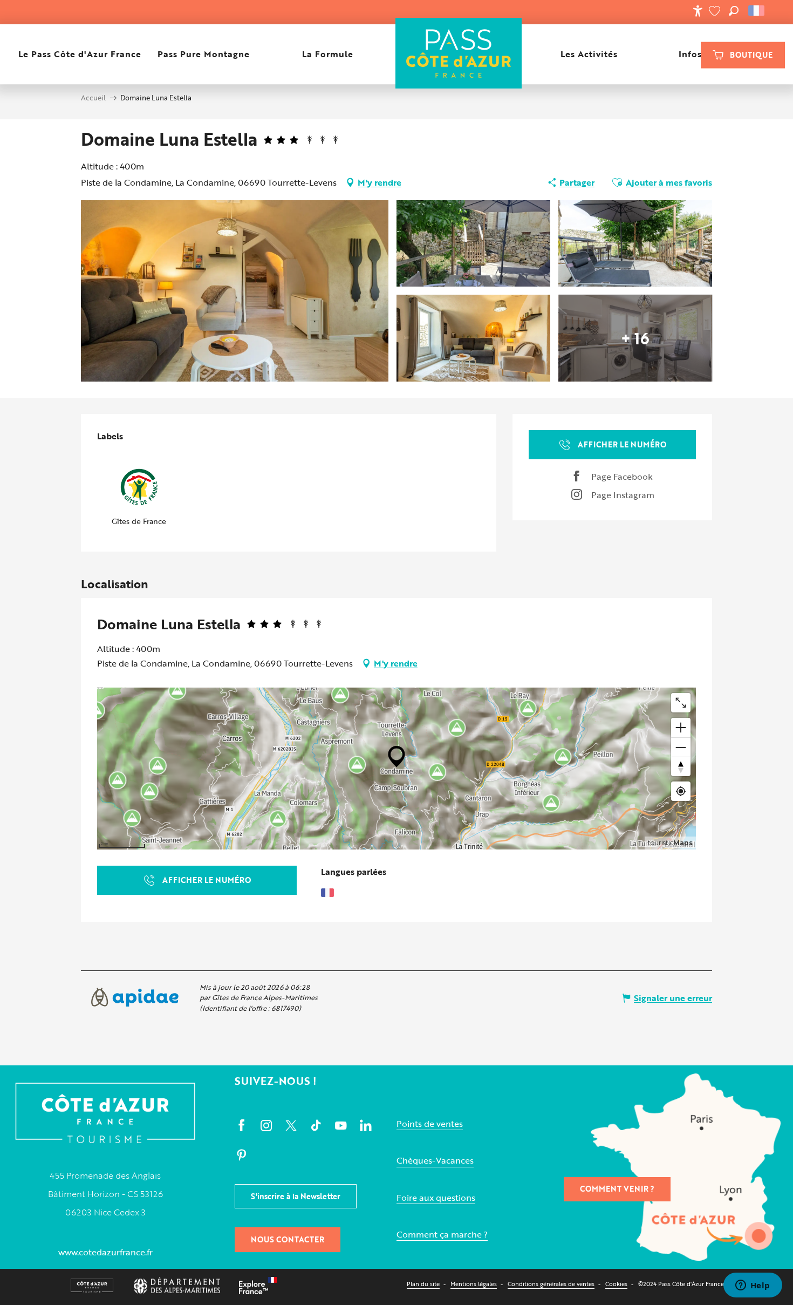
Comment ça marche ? (442, 1234)
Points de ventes (429, 1124)
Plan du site (423, 1283)
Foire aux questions (435, 1198)
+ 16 (635, 338)
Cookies (616, 1283)
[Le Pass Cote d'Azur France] (458, 54)
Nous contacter (287, 1239)
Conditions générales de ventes (551, 1283)
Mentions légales (473, 1283)
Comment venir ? (617, 1188)
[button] (733, 11)
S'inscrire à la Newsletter (295, 1196)
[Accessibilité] (698, 11)
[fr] (757, 11)
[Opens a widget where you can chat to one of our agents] (752, 1286)
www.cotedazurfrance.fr (105, 1252)
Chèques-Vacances (435, 1160)
